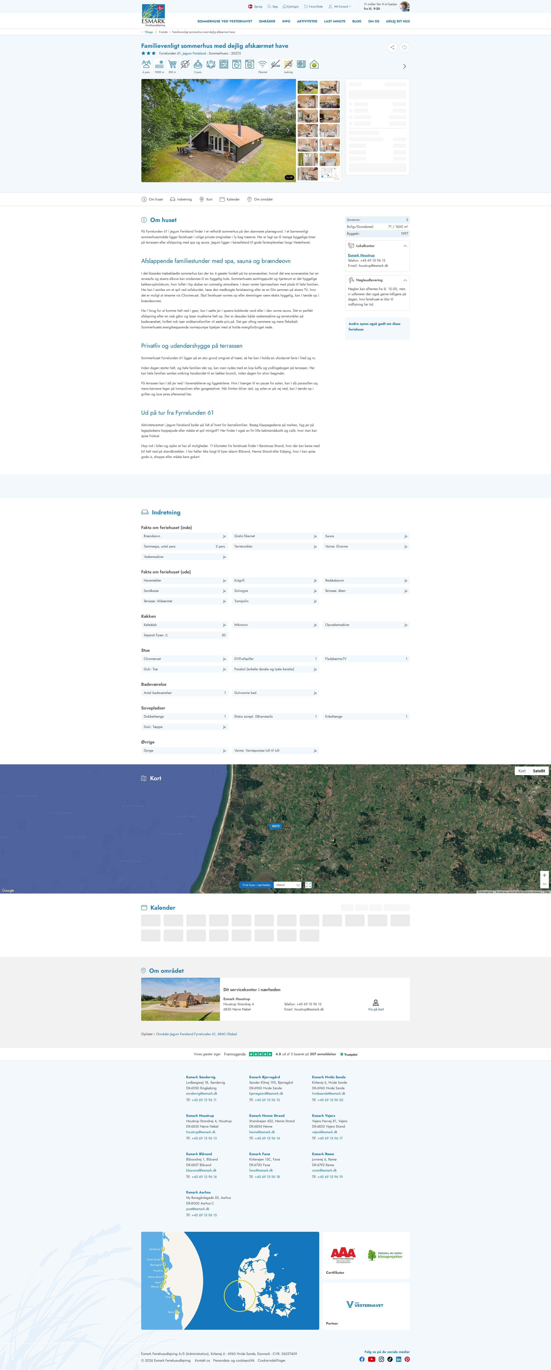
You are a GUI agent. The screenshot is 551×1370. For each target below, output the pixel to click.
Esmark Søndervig (200, 1077)
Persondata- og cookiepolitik (233, 1360)
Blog (356, 21)
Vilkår (547, 892)
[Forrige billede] (149, 130)
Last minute (334, 21)
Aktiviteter (307, 21)
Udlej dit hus (398, 21)
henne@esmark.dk (262, 1132)
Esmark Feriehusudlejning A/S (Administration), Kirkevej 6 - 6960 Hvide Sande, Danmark (205, 1353)
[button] (275, 826)
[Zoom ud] (544, 884)
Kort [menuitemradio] (522, 771)
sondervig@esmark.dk (201, 1093)
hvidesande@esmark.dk (328, 1093)
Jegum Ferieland (194, 53)
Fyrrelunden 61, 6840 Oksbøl (215, 1034)
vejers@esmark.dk (324, 1132)
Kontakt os (202, 1360)
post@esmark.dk (197, 1208)
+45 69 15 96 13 (309, 1004)
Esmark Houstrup (361, 255)
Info (286, 21)
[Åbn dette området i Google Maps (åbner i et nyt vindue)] (8, 891)
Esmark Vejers (323, 1115)
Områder (267, 21)
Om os (373, 21)
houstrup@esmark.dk (309, 1009)
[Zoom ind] (544, 875)
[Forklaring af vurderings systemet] (149, 53)
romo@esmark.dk (324, 1170)
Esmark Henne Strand (267, 1115)
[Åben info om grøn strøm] (312, 66)
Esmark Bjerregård (264, 1077)
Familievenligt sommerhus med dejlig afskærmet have (203, 32)
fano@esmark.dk (261, 1170)
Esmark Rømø (323, 1153)
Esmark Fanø (259, 1153)
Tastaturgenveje (485, 892)
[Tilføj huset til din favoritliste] (404, 47)
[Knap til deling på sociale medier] (392, 47)
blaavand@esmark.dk (201, 1170)
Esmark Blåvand (199, 1153)
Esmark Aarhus (198, 1192)
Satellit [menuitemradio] (539, 771)
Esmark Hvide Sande (329, 1077)
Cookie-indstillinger (271, 1360)
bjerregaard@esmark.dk (266, 1093)
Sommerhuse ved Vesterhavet (224, 21)
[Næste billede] (404, 66)
